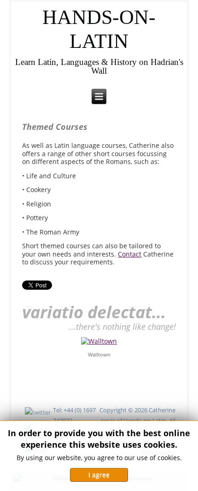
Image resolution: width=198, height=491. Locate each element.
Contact (129, 254)
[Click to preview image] (99, 340)
